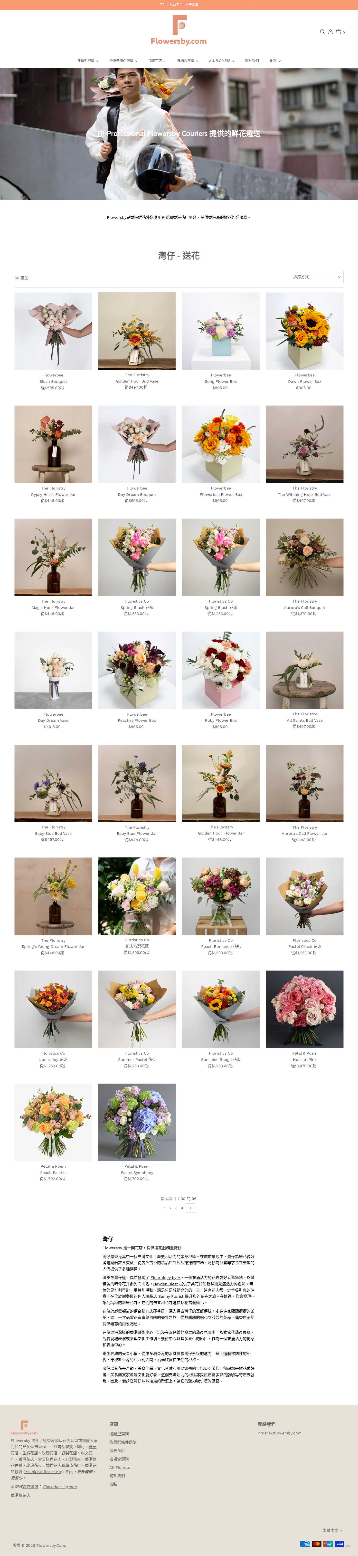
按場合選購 (186, 60)
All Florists (220, 60)
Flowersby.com (50, 1545)
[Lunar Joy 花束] (53, 1009)
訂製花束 (73, 1459)
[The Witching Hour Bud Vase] (305, 444)
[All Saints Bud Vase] (305, 670)
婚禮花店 (53, 1465)
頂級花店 (155, 60)
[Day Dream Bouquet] (137, 444)
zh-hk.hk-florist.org (43, 1472)
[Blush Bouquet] (53, 331)
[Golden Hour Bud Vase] (137, 331)
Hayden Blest (165, 1284)
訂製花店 (69, 1453)
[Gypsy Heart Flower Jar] (53, 444)
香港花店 (26, 1459)
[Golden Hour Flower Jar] (221, 783)
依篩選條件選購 (121, 60)
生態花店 (30, 1453)
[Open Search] (322, 31)
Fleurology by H (165, 1277)
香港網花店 (20, 1495)
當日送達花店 (49, 1459)
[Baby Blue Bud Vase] (53, 783)
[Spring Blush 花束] (221, 557)
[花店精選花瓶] (137, 896)
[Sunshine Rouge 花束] (221, 1009)
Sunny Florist (171, 1296)
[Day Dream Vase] (53, 670)
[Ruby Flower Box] (221, 670)
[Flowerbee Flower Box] (221, 444)
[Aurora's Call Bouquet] (305, 557)
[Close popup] (347, 1494)
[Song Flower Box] (221, 331)
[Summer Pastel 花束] (137, 1009)
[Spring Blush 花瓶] (137, 557)
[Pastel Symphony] (137, 1122)
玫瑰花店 (49, 1453)
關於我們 (252, 60)
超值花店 (73, 1465)
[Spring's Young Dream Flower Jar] (53, 896)
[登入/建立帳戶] (330, 31)
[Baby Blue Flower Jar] (137, 783)
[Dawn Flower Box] (305, 331)
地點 (273, 60)
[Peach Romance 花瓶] (221, 896)
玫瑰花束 (34, 1465)
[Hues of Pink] (305, 1009)
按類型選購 (86, 60)
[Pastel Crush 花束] (305, 896)
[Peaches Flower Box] (137, 670)
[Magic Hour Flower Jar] (53, 557)
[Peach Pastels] (53, 1122)
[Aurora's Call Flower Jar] (305, 783)
